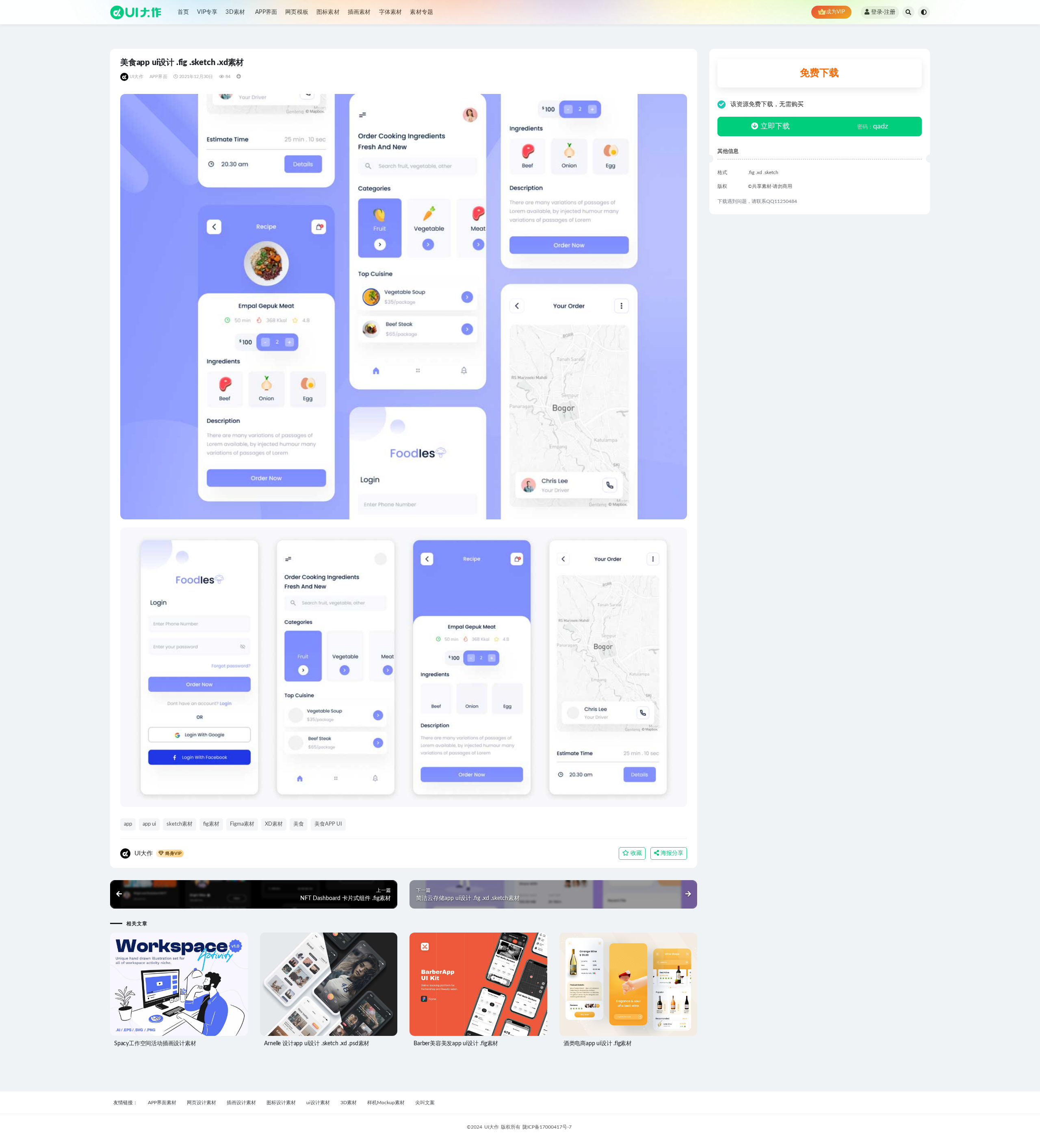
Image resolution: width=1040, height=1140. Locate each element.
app (128, 824)
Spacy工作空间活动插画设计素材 (155, 1043)
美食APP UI (328, 824)
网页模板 (296, 12)
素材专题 (421, 12)
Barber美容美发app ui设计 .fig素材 (456, 1043)
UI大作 (136, 76)
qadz (872, 126)
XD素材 (274, 824)
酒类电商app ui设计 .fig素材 (597, 1043)
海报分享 (671, 853)
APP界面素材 (162, 1102)
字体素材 (390, 12)
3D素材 (235, 12)
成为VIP (835, 12)
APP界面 (266, 12)
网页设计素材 (201, 1102)
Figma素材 (242, 824)
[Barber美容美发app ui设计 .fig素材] (478, 985)
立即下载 (774, 126)
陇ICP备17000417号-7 (547, 1127)
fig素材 (211, 824)
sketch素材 (180, 824)
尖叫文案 (425, 1102)
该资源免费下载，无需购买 (767, 104)
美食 (298, 824)
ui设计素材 (318, 1102)
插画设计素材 (241, 1102)
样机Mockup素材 (386, 1102)
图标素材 (328, 12)
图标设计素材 (281, 1102)
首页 (183, 12)
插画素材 (359, 12)
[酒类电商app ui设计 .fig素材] (628, 984)
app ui (149, 824)
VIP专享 (207, 12)
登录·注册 (883, 12)
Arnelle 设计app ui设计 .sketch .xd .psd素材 (317, 1043)
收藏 (635, 853)
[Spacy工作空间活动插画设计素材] (179, 985)
